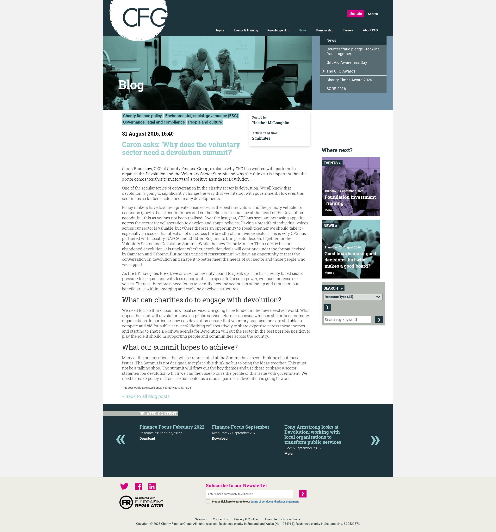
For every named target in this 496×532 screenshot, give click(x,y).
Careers (348, 30)
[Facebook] (138, 487)
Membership (324, 30)
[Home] (138, 21)
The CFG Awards (340, 71)
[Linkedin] (152, 487)
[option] (176, 431)
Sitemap (201, 519)
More (288, 453)
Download (147, 438)
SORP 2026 (336, 88)
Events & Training (246, 30)
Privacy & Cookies (246, 519)
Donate (355, 13)
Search (373, 14)
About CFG (370, 30)
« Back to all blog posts (146, 396)
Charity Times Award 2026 (349, 80)
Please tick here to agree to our (255, 501)
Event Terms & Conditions (282, 519)
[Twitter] (124, 486)
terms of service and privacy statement (275, 501)
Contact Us (220, 519)
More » (329, 210)
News (302, 30)
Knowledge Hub (278, 30)
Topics (220, 30)
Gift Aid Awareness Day (346, 62)
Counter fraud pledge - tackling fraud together (353, 51)
